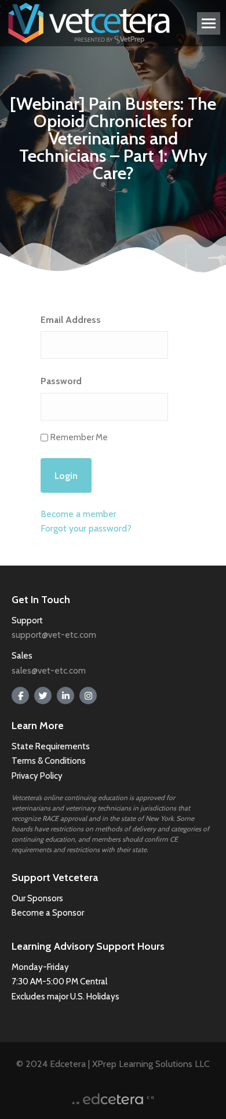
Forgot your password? (86, 528)
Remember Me (79, 437)
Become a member (78, 513)
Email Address (71, 319)
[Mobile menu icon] (208, 23)
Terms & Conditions (50, 761)
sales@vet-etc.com (49, 671)
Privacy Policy (37, 776)
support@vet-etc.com (54, 635)
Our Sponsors (37, 898)
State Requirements (51, 746)
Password (61, 381)
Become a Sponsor (48, 913)
